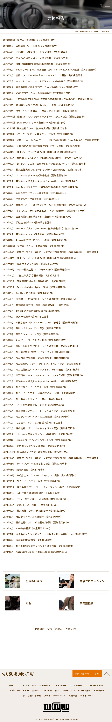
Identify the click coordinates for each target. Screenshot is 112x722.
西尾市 (58, 629)
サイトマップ (86, 695)
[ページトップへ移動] (107, 674)
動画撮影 (39, 629)
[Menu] (107, 5)
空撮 (49, 629)
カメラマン (71, 629)
